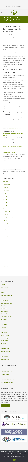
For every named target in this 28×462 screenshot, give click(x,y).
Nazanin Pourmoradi (7, 257)
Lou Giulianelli (6, 227)
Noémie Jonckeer (7, 233)
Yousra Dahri (5, 205)
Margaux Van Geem (7, 266)
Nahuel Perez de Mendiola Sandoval (11, 251)
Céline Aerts (5, 181)
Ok (14, 459)
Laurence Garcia (6, 224)
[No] (26, 457)
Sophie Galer (5, 221)
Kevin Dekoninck (6, 211)
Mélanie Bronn (6, 190)
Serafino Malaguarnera (8, 242)
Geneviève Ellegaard (7, 214)
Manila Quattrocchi (7, 260)
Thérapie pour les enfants (7, 371)
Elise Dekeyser (6, 208)
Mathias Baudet (6, 184)
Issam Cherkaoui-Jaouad (8, 202)
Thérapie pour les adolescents (8, 379)
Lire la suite (5, 405)
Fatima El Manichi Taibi (8, 217)
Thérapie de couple (5, 377)
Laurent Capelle (6, 196)
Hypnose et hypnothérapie (7, 382)
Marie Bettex (5, 187)
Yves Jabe (5, 230)
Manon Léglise (6, 236)
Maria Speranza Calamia (8, 193)
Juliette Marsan (6, 245)
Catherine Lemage (7, 239)
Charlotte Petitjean (7, 254)
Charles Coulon (6, 199)
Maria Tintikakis (6, 263)
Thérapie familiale (5, 374)
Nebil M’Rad (5, 248)
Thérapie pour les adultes (6, 369)
